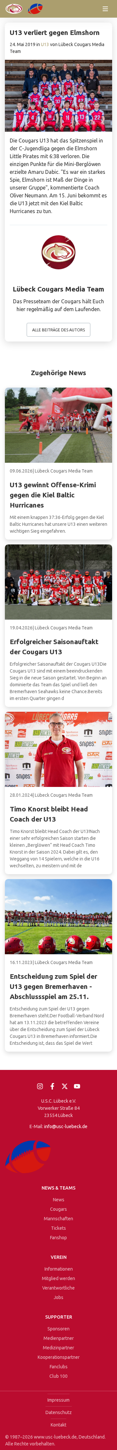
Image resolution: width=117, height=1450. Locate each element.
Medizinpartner (58, 1347)
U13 (45, 44)
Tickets (58, 1228)
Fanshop (58, 1237)
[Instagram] (40, 1086)
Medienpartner (59, 1338)
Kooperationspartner (59, 1357)
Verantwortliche (58, 1288)
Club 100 (58, 1376)
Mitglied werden (58, 1278)
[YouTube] (77, 1086)
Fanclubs (59, 1366)
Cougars (58, 1209)
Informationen (59, 1269)
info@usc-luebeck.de (65, 1126)
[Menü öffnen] (105, 8)
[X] (64, 1086)
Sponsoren (58, 1328)
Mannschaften (58, 1218)
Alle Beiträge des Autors (58, 330)
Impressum (58, 1400)
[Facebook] (52, 1086)
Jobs (58, 1297)
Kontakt (58, 1424)
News (58, 1199)
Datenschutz (59, 1412)
